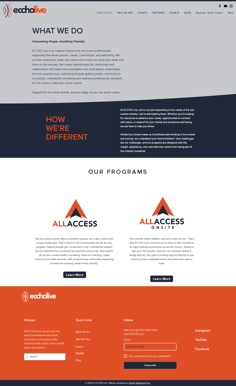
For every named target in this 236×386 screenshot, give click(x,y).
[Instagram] (231, 6)
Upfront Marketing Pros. (140, 383)
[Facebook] (220, 6)
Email (127, 339)
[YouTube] (225, 6)
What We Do (83, 331)
